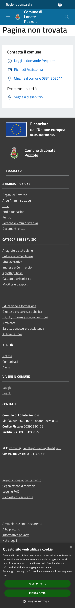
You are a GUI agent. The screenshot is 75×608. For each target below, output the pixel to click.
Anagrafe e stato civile (17, 250)
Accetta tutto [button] (37, 583)
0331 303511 (36, 453)
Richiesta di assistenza (17, 497)
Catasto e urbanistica (16, 278)
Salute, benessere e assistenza (23, 328)
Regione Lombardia (19, 4)
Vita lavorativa (12, 261)
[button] (37, 601)
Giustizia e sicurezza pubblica (22, 311)
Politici (7, 217)
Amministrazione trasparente (22, 523)
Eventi (6, 393)
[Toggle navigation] (8, 16)
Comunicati (10, 361)
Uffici (5, 206)
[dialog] (37, 575)
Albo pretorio (11, 529)
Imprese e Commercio (17, 267)
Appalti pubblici (12, 273)
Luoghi (7, 387)
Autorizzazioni (12, 334)
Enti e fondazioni (13, 211)
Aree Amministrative (16, 200)
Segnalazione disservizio (18, 485)
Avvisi (6, 367)
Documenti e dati (14, 228)
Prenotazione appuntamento (21, 480)
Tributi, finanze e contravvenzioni (25, 317)
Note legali (9, 540)
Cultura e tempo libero (17, 256)
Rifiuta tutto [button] (37, 593)
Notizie (7, 356)
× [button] (70, 547)
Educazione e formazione (19, 305)
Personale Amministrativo (20, 222)
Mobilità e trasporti (15, 284)
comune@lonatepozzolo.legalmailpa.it (35, 448)
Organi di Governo (14, 194)
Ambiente (9, 322)
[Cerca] (66, 16)
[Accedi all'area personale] (59, 4)
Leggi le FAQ (10, 491)
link (5, 575)
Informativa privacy (15, 534)
